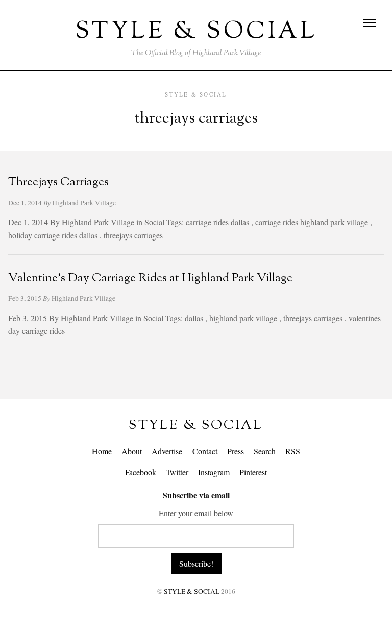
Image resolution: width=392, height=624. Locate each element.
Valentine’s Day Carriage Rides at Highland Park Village (150, 278)
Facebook (140, 472)
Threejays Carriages (58, 182)
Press (235, 451)
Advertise (167, 451)
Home (102, 451)
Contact (204, 451)
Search (265, 451)
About (131, 451)
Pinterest (253, 472)
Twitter (177, 472)
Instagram (214, 472)
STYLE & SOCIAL (196, 425)
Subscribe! (196, 563)
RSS (292, 451)
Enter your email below (196, 513)
